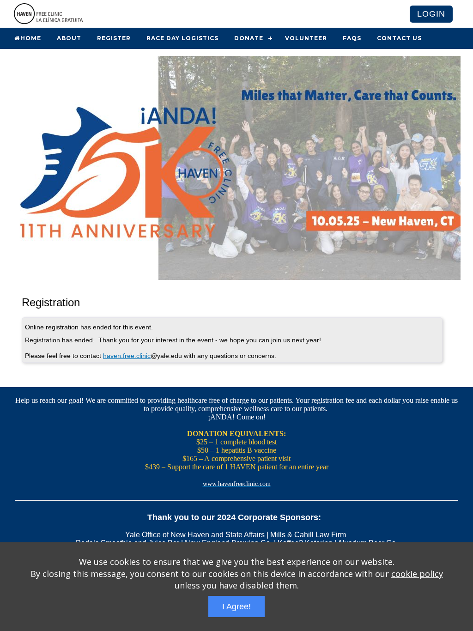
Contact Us (399, 38)
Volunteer (306, 38)
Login (431, 13)
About (69, 38)
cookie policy (417, 573)
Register (114, 38)
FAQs (352, 38)
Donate (248, 38)
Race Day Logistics (182, 38)
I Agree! (236, 606)
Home (30, 38)
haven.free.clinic (127, 355)
